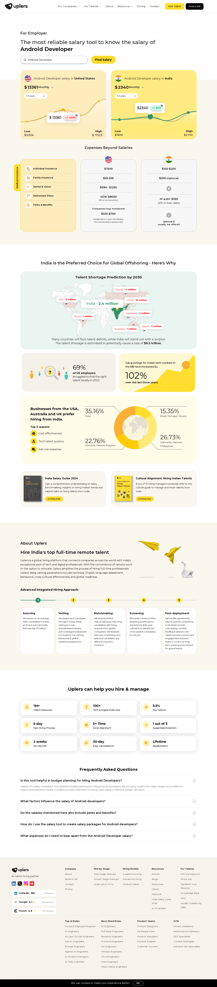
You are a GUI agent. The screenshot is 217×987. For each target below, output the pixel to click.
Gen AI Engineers (74, 941)
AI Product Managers (76, 956)
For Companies (67, 6)
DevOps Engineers (111, 951)
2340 (123, 87)
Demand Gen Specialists (186, 946)
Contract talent (131, 884)
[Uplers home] (34, 870)
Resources (157, 884)
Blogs (155, 879)
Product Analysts (146, 941)
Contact (154, 6)
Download (54, 499)
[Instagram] (26, 883)
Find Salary (103, 59)
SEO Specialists (181, 936)
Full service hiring (132, 879)
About (109, 6)
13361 (32, 87)
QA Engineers (108, 946)
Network (156, 894)
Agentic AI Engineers (76, 951)
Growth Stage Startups (106, 879)
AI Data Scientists (74, 961)
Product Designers (147, 926)
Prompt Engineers (75, 946)
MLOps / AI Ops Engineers (79, 936)
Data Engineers (109, 961)
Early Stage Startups (105, 874)
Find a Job (194, 6)
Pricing (141, 6)
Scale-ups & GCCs (103, 884)
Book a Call (71, 879)
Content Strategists (183, 941)
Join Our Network (190, 874)
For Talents (91, 6)
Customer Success (147, 946)
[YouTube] (32, 883)
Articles (156, 874)
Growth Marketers (183, 926)
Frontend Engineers (112, 941)
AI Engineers (72, 931)
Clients (155, 889)
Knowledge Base (190, 893)
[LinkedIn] (14, 883)
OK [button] (138, 983)
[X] (20, 883)
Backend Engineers (112, 936)
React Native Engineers (114, 966)
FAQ (183, 898)
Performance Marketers (186, 931)
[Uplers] (16, 6)
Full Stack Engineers (112, 931)
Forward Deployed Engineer (80, 926)
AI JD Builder (159, 908)
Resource (124, 6)
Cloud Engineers (110, 956)
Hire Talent (174, 6)
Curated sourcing (132, 874)
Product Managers (147, 936)
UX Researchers (146, 931)
